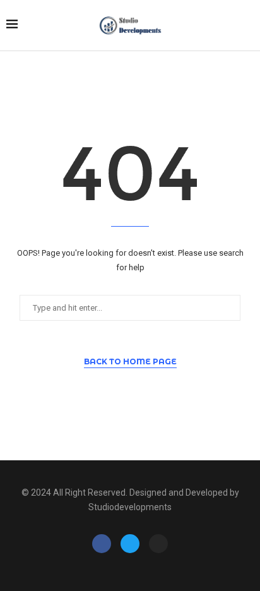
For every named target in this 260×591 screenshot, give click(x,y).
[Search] (247, 26)
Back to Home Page (130, 361)
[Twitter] (130, 543)
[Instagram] (158, 543)
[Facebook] (101, 543)
